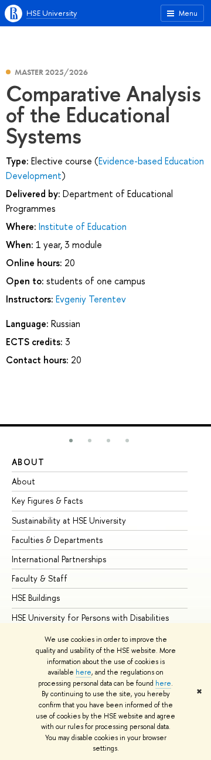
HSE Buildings (36, 597)
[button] (71, 440)
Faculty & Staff (39, 578)
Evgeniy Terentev (91, 299)
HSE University (51, 13)
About (28, 461)
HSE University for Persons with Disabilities (90, 617)
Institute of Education (83, 226)
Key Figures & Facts (47, 500)
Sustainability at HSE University (69, 520)
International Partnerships (59, 559)
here (83, 672)
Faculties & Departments (57, 539)
